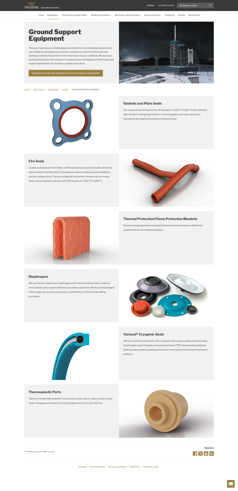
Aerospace (53, 89)
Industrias (39, 89)
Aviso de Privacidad (97, 467)
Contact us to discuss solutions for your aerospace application (66, 73)
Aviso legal (82, 467)
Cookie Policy (134, 467)
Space (65, 89)
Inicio (27, 89)
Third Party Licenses (151, 467)
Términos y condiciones (117, 467)
